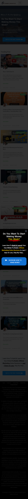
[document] (14, 249)
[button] (26, 231)
